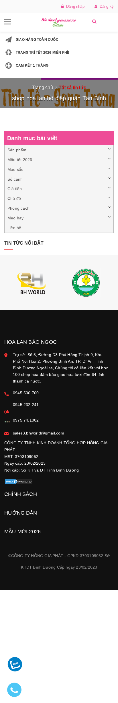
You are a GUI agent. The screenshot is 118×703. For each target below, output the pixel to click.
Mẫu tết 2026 (19, 159)
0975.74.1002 (26, 420)
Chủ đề (14, 198)
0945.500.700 (26, 393)
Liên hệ (14, 227)
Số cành (15, 179)
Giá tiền (14, 188)
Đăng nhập (74, 6)
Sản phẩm (17, 150)
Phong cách (18, 208)
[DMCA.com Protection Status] (18, 481)
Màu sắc (15, 169)
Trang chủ (42, 87)
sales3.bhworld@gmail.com (38, 433)
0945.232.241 (26, 404)
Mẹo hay (15, 218)
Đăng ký (105, 6)
